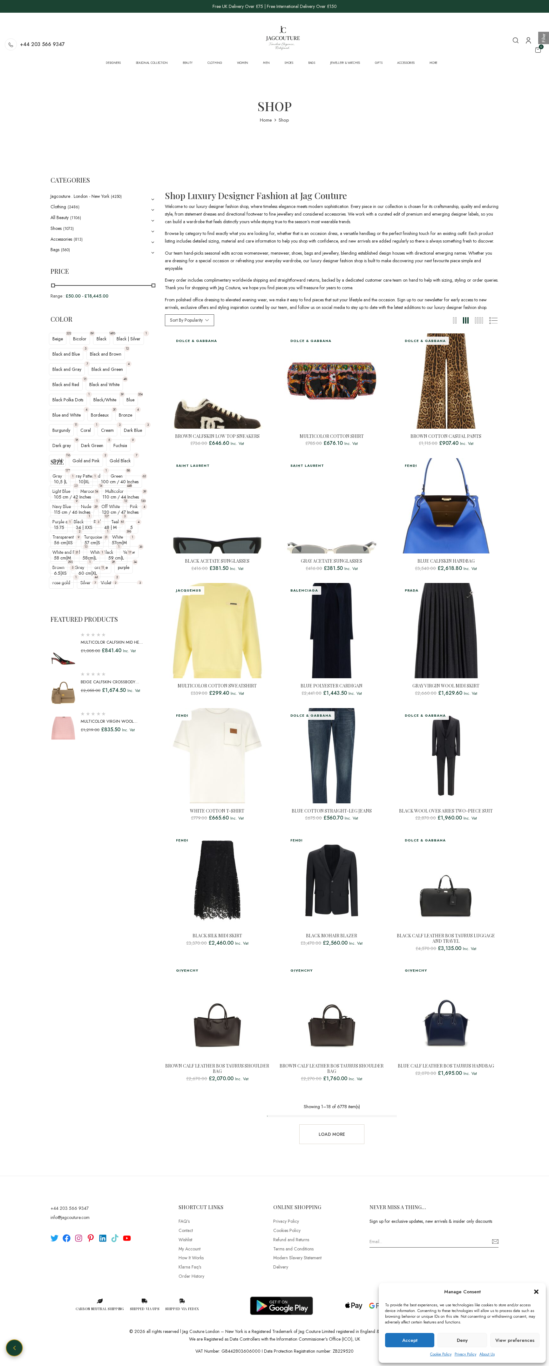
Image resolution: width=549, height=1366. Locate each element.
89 (92, 333)
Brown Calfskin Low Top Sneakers (217, 436)
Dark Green (92, 445)
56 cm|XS (63, 542)
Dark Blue (133, 430)
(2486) (73, 207)
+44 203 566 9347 (42, 44)
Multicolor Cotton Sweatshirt (217, 686)
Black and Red (65, 384)
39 (122, 394)
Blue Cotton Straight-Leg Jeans (332, 811)
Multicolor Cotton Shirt (332, 436)
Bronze (125, 415)
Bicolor (79, 339)
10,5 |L (60, 482)
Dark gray (61, 445)
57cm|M (119, 542)
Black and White (104, 384)
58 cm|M (62, 558)
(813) (78, 239)
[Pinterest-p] (91, 1238)
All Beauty (60, 217)
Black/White (104, 400)
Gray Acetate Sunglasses (331, 561)
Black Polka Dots (67, 400)
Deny (462, 1340)
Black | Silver (128, 339)
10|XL (84, 482)
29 (96, 506)
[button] (536, 1292)
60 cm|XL (87, 573)
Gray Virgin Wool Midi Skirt (445, 686)
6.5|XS (60, 573)
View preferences (514, 1340)
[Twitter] (54, 1238)
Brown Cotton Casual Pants (445, 436)
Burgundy (61, 430)
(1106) (75, 218)
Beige (57, 339)
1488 (112, 333)
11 (76, 424)
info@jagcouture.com (70, 1217)
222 (68, 333)
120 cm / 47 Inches (120, 512)
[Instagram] (79, 1238)
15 (85, 379)
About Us (487, 1354)
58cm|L (90, 558)
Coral (85, 430)
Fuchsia (120, 445)
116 (68, 455)
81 (122, 521)
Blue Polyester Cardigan (332, 686)
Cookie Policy (440, 1354)
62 (144, 476)
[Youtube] (127, 1238)
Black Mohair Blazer (331, 936)
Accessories (61, 239)
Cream (107, 430)
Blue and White (66, 415)
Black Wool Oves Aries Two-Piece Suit (446, 811)
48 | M (110, 527)
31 (106, 537)
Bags (55, 249)
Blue (130, 400)
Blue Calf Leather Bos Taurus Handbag (446, 1066)
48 (125, 379)
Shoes (56, 228)
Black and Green (107, 369)
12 (127, 348)
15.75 (59, 527)
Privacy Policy (465, 1354)
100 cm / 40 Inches (120, 482)
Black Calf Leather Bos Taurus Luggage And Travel (446, 938)
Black (101, 339)
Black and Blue (66, 354)
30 (114, 409)
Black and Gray (66, 369)
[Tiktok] (115, 1238)
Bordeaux (100, 415)
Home (266, 120)
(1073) (68, 228)
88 (128, 470)
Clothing (58, 207)
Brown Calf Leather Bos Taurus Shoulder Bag (217, 1068)
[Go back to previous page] (14, 1347)
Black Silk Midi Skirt (217, 936)
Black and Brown (105, 354)
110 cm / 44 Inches (121, 497)
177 (67, 470)
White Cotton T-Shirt (217, 811)
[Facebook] (67, 1238)
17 (129, 552)
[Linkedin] (103, 1238)
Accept (409, 1340)
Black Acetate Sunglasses (217, 561)
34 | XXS (84, 527)
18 (76, 440)
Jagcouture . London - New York (80, 196)
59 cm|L (116, 558)
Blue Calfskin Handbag (446, 561)
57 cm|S (92, 542)
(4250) (116, 196)
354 (140, 394)
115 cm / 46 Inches (72, 512)
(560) (65, 250)
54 (96, 491)
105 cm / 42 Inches (72, 497)
